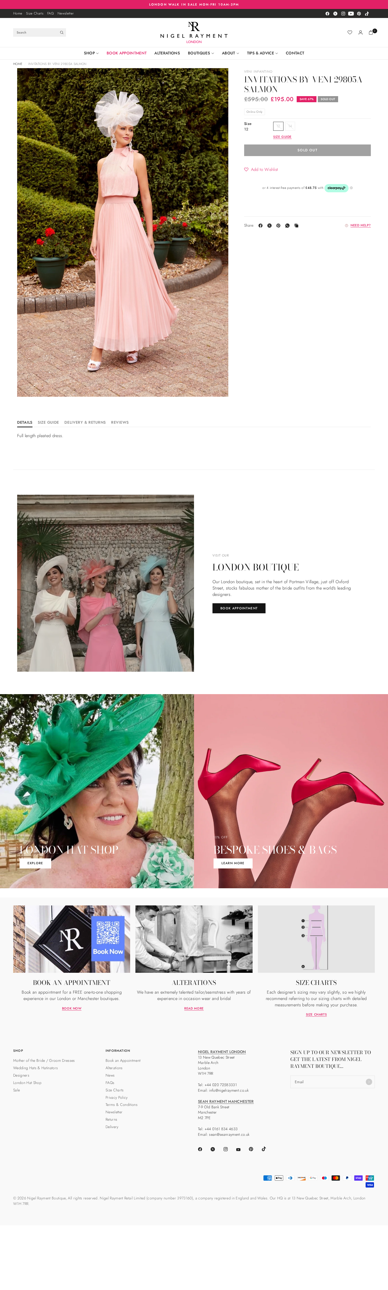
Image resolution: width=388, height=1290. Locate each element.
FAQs (110, 1082)
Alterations (167, 53)
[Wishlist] (350, 32)
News (110, 1075)
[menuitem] (17, 13)
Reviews (120, 422)
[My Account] (360, 32)
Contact (295, 53)
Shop (89, 53)
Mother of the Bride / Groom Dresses (44, 1060)
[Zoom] (28, 79)
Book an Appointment (123, 1060)
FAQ (50, 13)
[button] (261, 169)
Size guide (282, 137)
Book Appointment (126, 53)
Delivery (112, 1126)
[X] (270, 225)
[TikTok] (367, 13)
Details (24, 422)
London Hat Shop (27, 1082)
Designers (21, 1075)
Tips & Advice (260, 53)
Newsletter (66, 13)
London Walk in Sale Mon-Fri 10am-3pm (194, 4)
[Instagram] (343, 13)
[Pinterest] (359, 13)
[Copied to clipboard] (297, 225)
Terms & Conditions (122, 1104)
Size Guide (48, 422)
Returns (111, 1119)
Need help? (361, 225)
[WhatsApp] (288, 225)
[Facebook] (327, 13)
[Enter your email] (369, 1082)
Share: (249, 225)
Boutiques (199, 53)
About (228, 53)
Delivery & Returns (85, 422)
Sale (16, 1090)
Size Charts (34, 13)
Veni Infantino (258, 71)
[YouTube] (351, 13)
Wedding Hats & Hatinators (35, 1068)
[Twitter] (335, 13)
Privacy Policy (117, 1097)
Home (17, 13)
